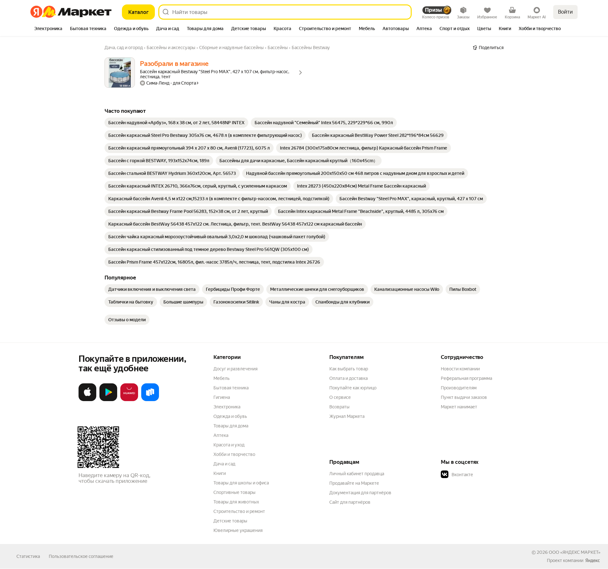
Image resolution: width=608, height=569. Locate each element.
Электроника (226, 406)
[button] (485, 474)
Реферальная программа (466, 378)
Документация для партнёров (360, 492)
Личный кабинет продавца (356, 473)
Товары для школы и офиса (241, 482)
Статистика (28, 556)
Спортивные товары (234, 492)
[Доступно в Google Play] (108, 400)
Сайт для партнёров (349, 502)
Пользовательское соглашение (81, 556)
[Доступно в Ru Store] (150, 400)
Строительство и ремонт (239, 511)
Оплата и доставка (348, 378)
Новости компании (460, 368)
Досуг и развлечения (235, 368)
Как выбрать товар (348, 368)
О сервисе (340, 397)
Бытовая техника (231, 387)
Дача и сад (224, 463)
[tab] (48, 29)
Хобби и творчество (234, 454)
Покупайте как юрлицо (353, 387)
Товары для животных (236, 501)
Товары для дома (230, 425)
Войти (565, 12)
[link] (176, 123)
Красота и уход (228, 444)
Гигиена (221, 397)
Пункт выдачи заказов (464, 397)
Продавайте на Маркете (354, 483)
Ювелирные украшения (238, 530)
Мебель (221, 378)
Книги (219, 473)
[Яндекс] (592, 560)
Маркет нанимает (459, 406)
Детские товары (230, 520)
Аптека (220, 435)
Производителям (459, 387)
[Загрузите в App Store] (87, 400)
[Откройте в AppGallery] (129, 400)
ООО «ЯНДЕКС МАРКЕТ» (574, 552)
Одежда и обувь (230, 416)
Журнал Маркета (346, 416)
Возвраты (339, 406)
